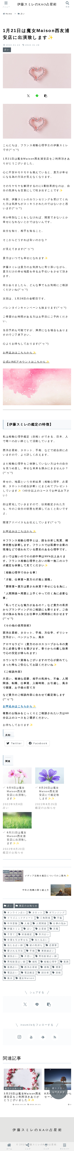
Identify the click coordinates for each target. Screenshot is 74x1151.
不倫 (59, 918)
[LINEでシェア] (37, 95)
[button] (45, 95)
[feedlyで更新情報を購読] (43, 1037)
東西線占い (48, 951)
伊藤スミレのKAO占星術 (37, 4)
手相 (32, 951)
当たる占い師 (15, 945)
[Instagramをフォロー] (19, 1037)
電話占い (12, 972)
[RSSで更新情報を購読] (54, 1037)
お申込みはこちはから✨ (19, 531)
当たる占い (41, 940)
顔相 (58, 972)
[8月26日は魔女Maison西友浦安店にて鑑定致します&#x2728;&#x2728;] (49, 775)
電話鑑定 (29, 972)
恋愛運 (53, 945)
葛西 (66, 961)
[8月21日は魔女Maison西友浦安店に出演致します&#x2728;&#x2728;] (17, 820)
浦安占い (12, 956)
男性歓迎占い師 (48, 956)
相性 (35, 961)
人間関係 (41, 923)
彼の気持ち (36, 945)
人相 (27, 923)
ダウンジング (57, 912)
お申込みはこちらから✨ (19, 352)
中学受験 (12, 923)
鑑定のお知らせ (28, 905)
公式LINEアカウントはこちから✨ (26, 361)
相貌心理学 (50, 961)
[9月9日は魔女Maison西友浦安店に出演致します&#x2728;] (17, 775)
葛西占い (12, 967)
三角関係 (45, 918)
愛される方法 (15, 951)
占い (10, 905)
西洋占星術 (31, 967)
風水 (10, 978)
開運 (58, 967)
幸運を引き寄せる (17, 940)
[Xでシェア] (28, 95)
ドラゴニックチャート (20, 918)
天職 (55, 929)
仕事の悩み (59, 923)
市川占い (44, 934)
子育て (11, 934)
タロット (37, 912)
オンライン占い (16, 912)
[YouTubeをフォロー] (31, 1037)
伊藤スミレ (13, 929)
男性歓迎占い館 (16, 961)
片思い (28, 956)
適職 (46, 967)
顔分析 (45, 972)
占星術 (43, 929)
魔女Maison (26, 978)
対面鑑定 (27, 934)
